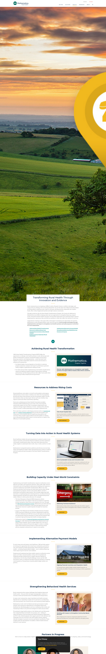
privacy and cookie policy (51, 645)
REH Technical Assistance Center (25, 503)
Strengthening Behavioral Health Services (67, 330)
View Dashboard (63, 420)
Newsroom (81, 4)
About (88, 4)
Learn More (61, 468)
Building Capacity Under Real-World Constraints (38, 335)
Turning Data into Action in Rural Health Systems (39, 332)
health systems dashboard (25, 412)
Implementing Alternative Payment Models (67, 328)
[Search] (92, 5)
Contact (91, 1)
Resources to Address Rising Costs (38, 330)
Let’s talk (61, 374)
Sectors (61, 4)
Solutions (67, 4)
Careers (85, 1)
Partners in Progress (62, 331)
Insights (75, 4)
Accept (41, 648)
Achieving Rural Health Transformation (39, 328)
